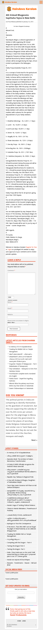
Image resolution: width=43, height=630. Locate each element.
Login (9, 249)
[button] (41, 2)
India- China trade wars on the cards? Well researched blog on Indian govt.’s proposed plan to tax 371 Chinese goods (21, 554)
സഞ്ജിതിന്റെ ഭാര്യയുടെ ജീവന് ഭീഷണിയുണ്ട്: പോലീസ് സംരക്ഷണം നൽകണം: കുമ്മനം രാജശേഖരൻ (19, 500)
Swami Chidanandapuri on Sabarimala (21, 388)
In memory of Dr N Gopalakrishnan (20, 347)
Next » (34, 440)
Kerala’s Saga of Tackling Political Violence (21, 505)
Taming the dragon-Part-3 (16, 546)
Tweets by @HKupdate (11, 572)
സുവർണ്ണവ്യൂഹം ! (13, 539)
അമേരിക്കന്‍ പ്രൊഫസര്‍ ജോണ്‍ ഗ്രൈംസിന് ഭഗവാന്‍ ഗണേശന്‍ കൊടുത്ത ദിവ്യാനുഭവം (20, 359)
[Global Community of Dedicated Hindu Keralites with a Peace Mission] (21, 11)
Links (24, 621)
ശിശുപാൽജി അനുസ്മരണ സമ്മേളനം (20, 456)
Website (10, 314)
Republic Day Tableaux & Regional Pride (20, 477)
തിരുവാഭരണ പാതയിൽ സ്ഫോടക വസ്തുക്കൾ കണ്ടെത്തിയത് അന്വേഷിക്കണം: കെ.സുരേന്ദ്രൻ (22, 471)
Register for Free (31, 247)
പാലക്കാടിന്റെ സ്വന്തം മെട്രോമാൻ (19, 515)
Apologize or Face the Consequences (19, 523)
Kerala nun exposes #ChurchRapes (18, 560)
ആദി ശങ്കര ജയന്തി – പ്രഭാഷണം (20, 354)
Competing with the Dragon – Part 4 (19, 542)
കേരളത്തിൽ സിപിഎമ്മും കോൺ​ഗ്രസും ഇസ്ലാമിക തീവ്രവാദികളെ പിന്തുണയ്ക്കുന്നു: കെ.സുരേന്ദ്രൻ (21, 493)
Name (10, 302)
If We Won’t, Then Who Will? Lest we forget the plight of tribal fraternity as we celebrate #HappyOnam (21, 529)
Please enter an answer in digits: (18, 320)
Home (19, 621)
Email (10, 308)
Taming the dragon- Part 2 (16, 549)
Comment (11, 270)
